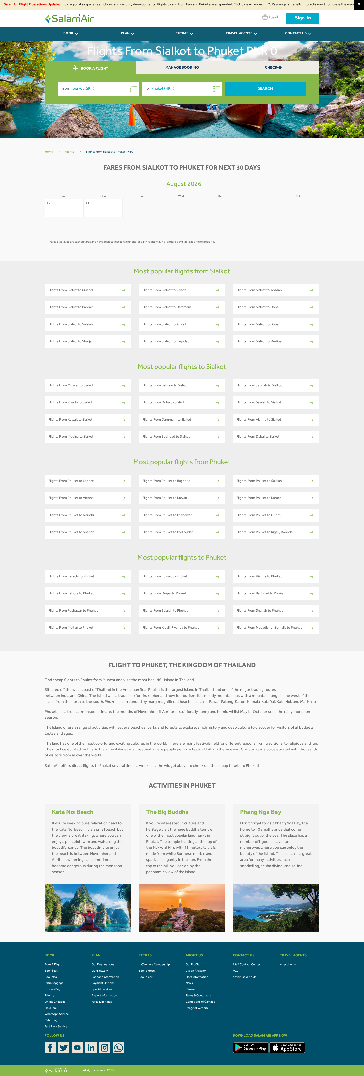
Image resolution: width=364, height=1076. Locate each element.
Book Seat (51, 971)
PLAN (125, 33)
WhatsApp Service (57, 1014)
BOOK (68, 33)
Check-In (274, 68)
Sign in (303, 18)
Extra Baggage (54, 983)
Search (265, 89)
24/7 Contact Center (246, 964)
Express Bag (52, 989)
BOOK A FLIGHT (94, 69)
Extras (182, 33)
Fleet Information (197, 977)
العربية (273, 17)
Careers (191, 989)
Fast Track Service (56, 1026)
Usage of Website (197, 1008)
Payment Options (103, 983)
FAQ (235, 971)
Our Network (100, 971)
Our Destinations (103, 964)
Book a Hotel (147, 971)
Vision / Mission (196, 971)
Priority (49, 995)
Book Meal (51, 977)
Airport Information (104, 995)
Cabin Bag (51, 1020)
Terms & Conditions (198, 995)
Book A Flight (53, 964)
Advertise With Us (244, 977)
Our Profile (192, 964)
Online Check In (55, 1002)
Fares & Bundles (102, 1002)
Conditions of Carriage (200, 1002)
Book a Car (145, 977)
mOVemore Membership (154, 964)
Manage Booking (182, 68)
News (189, 983)
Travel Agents (239, 33)
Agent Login (288, 964)
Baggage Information (105, 977)
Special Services (102, 989)
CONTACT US (296, 33)
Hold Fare (51, 1008)
